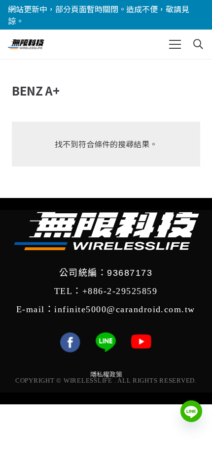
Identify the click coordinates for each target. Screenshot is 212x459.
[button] (175, 44)
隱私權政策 (106, 374)
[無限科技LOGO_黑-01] (26, 44)
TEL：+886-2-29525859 (105, 291)
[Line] (191, 411)
